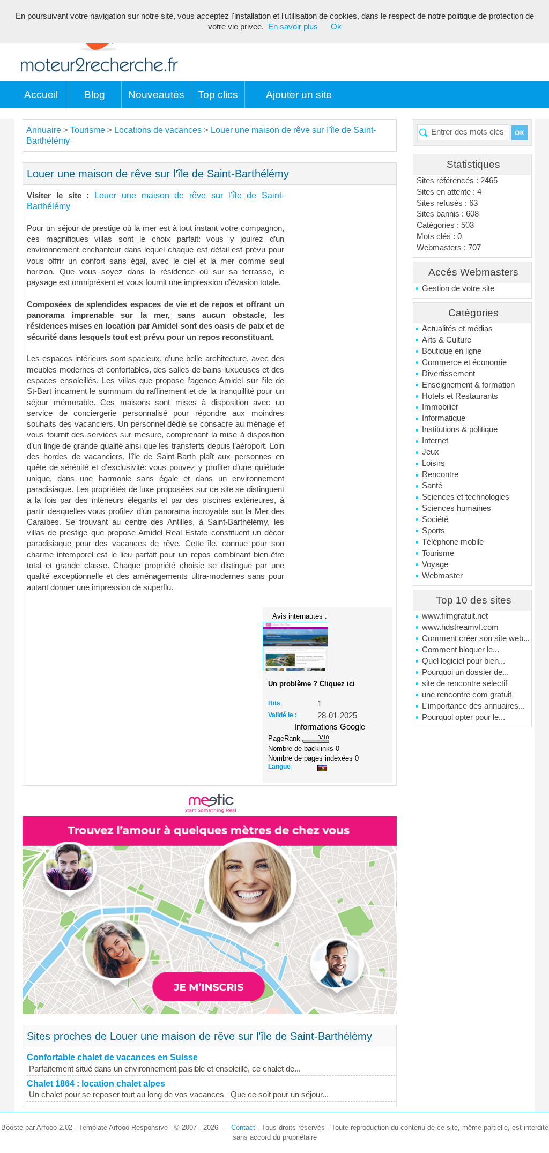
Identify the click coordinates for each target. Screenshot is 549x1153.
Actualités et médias (457, 328)
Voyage (435, 564)
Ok (336, 27)
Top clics (218, 94)
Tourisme (438, 553)
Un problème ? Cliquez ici (311, 684)
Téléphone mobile (453, 542)
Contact (243, 1128)
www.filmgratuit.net (455, 616)
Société (435, 519)
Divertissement (448, 373)
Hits (274, 703)
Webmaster (442, 575)
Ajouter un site (299, 94)
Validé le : (282, 715)
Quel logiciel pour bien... (463, 661)
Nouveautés (156, 94)
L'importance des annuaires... (473, 706)
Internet (435, 440)
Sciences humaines (456, 508)
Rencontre (440, 474)
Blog (94, 94)
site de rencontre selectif (464, 683)
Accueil (41, 94)
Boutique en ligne (451, 351)
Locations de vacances (158, 130)
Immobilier (440, 407)
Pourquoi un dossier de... (465, 672)
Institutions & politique (460, 429)
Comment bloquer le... (460, 649)
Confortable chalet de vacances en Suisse (112, 1057)
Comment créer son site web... (476, 638)
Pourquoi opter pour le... (463, 717)
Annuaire (43, 130)
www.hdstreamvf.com (460, 627)
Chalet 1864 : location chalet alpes (96, 1083)
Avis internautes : (299, 616)
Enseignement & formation (468, 385)
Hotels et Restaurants (460, 396)
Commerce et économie (464, 362)
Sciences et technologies (465, 497)
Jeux (430, 452)
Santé (432, 485)
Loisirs (433, 463)
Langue (279, 766)
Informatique (443, 418)
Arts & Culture (446, 340)
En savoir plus (293, 27)
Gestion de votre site (458, 288)
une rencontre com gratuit (466, 694)
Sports (433, 530)
